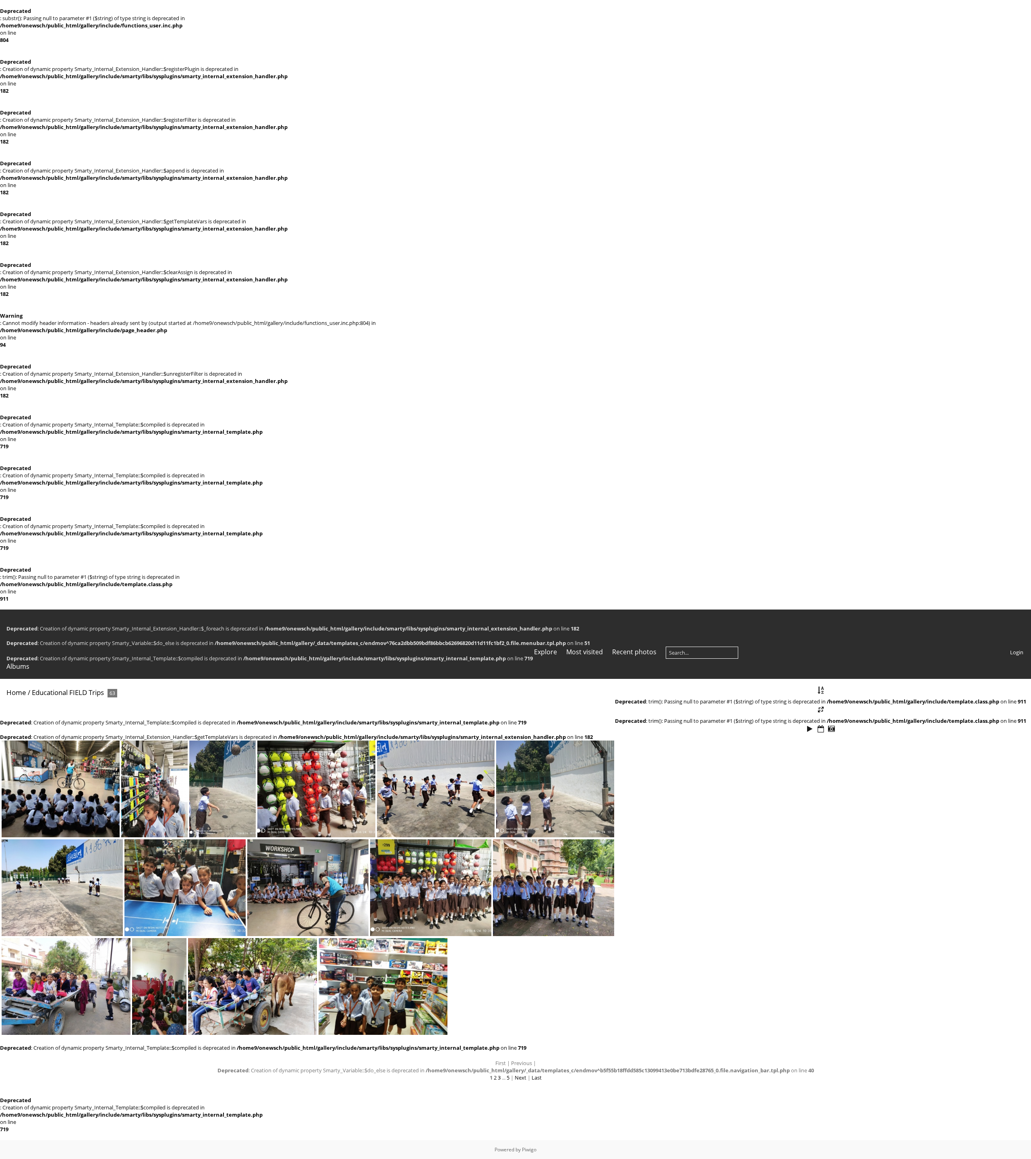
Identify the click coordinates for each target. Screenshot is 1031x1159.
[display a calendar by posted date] (821, 729)
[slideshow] (810, 729)
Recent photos (634, 651)
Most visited (584, 651)
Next (520, 1077)
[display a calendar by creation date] (831, 729)
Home (16, 692)
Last (537, 1077)
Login (1016, 652)
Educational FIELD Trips (68, 692)
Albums (17, 666)
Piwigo (529, 1149)
